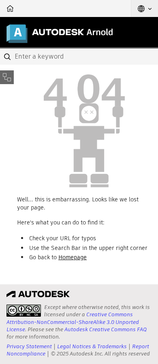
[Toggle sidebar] (7, 77)
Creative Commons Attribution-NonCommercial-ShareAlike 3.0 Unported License (72, 322)
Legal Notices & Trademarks (92, 346)
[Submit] (8, 57)
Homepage (72, 257)
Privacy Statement (29, 346)
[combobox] (79, 57)
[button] (144, 8)
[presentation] (23, 311)
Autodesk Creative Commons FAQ (105, 329)
